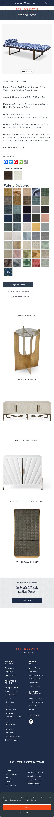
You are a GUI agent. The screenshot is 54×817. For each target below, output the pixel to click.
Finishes (9, 733)
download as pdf (20, 291)
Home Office (34, 686)
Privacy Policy (33, 784)
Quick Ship (34, 706)
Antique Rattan (12, 688)
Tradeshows (11, 774)
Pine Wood (10, 702)
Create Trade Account (20, 296)
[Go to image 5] (31, 71)
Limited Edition (36, 702)
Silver (7, 706)
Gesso (8, 698)
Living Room (34, 668)
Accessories (10, 675)
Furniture (9, 668)
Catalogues (11, 785)
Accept (27, 807)
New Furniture (35, 698)
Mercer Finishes (12, 168)
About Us (9, 729)
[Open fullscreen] (49, 71)
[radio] (8, 175)
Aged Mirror (10, 709)
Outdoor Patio (35, 679)
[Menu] (4, 3)
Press (8, 770)
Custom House (11, 740)
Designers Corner (13, 736)
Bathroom (33, 683)
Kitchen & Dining (37, 675)
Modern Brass (11, 691)
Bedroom (33, 672)
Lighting (9, 672)
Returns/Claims (34, 780)
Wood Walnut (11, 695)
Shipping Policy (34, 776)
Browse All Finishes (14, 717)
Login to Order (18, 284)
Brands (32, 709)
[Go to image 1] (23, 71)
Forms (9, 782)
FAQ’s (8, 778)
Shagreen (9, 713)
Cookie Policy (26, 813)
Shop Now (27, 600)
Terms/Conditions (35, 772)
